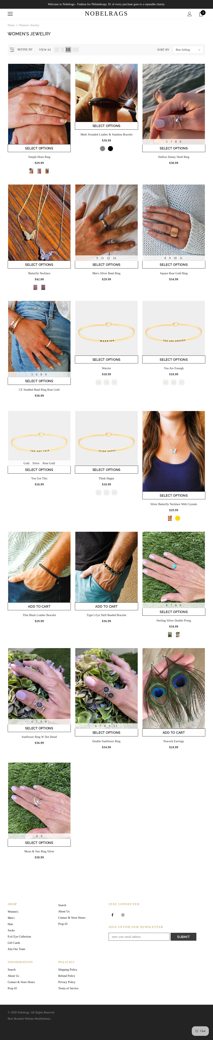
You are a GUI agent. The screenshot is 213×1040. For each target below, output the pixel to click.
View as (45, 49)
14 (114, 258)
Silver (36, 463)
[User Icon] (189, 14)
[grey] (102, 148)
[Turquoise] (170, 634)
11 (102, 258)
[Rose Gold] (47, 171)
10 (175, 258)
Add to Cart (39, 606)
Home (11, 25)
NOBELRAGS (106, 13)
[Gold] (31, 171)
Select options (39, 148)
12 (108, 258)
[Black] (178, 634)
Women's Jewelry (29, 25)
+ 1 (115, 726)
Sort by (163, 49)
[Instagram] (123, 914)
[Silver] (39, 171)
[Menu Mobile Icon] (10, 13)
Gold (26, 463)
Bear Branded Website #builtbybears (29, 1018)
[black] (110, 148)
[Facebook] (112, 914)
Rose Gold (49, 463)
